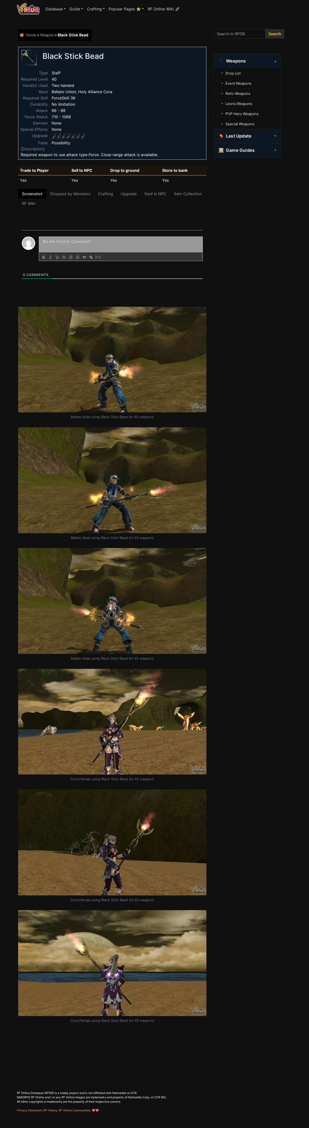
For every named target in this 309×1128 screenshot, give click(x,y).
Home (31, 35)
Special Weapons (239, 124)
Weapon (47, 35)
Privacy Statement (29, 1110)
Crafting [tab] (105, 193)
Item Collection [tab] (188, 193)
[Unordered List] (77, 257)
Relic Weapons (237, 93)
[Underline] (57, 257)
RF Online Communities (74, 1110)
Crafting (94, 9)
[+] (98, 257)
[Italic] (50, 257)
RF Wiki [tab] (28, 203)
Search (274, 33)
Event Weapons (238, 83)
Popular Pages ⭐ (125, 9)
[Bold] (43, 257)
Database (54, 9)
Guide (75, 9)
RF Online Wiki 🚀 (164, 9)
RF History (50, 1110)
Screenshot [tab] (32, 193)
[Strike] (64, 257)
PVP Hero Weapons (241, 113)
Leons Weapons (238, 103)
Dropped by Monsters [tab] (70, 193)
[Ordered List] (70, 257)
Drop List (233, 73)
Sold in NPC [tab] (155, 193)
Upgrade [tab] (129, 193)
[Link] (91, 257)
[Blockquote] (84, 257)
